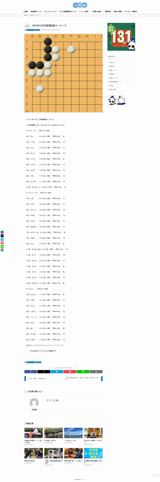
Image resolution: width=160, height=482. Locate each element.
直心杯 (111, 85)
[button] (30, 371)
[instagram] (54, 400)
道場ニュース (113, 70)
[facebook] (47, 400)
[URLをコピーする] (96, 371)
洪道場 (34, 410)
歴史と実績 (112, 89)
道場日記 (37, 29)
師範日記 (112, 74)
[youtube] (57, 400)
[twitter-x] (51, 400)
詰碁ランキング (30, 29)
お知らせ (112, 62)
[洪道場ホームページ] (80, 5)
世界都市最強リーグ (115, 81)
